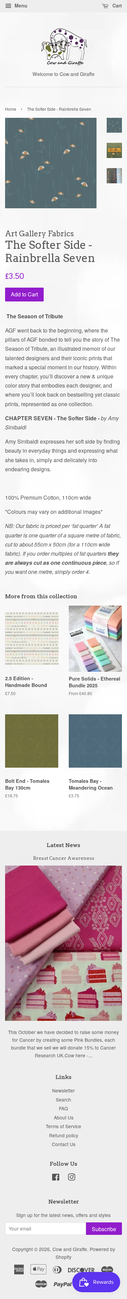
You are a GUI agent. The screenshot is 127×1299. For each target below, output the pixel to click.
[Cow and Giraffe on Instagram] (71, 1178)
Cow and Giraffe (69, 1249)
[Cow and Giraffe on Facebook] (56, 1178)
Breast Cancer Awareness (63, 858)
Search (63, 1099)
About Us (63, 1117)
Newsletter (63, 1090)
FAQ (63, 1108)
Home (10, 109)
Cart (116, 5)
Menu (20, 5)
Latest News (63, 845)
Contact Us (64, 1144)
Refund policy (63, 1135)
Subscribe (104, 1229)
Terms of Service (63, 1126)
